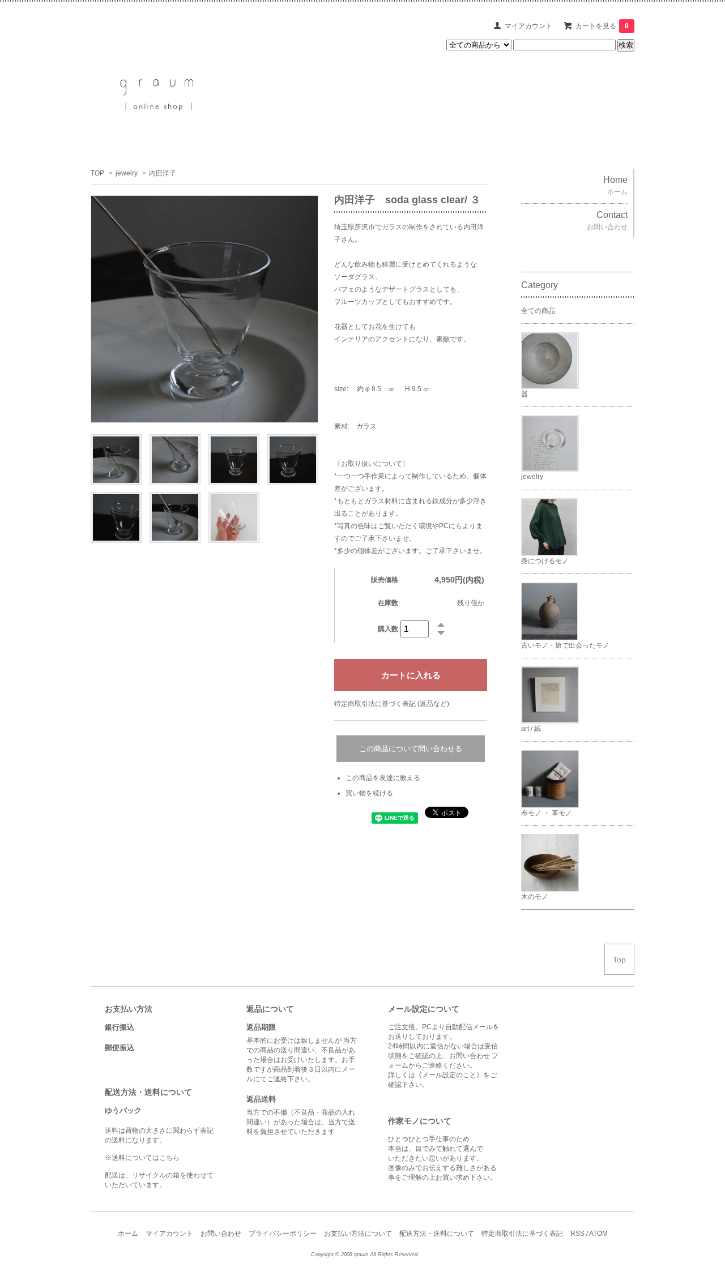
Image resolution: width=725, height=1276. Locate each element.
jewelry (127, 173)
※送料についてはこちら (142, 1158)
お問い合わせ (221, 1234)
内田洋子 (162, 173)
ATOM (598, 1234)
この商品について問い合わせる (410, 748)
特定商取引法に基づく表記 (522, 1234)
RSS (577, 1234)
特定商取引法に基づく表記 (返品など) (391, 704)
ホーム (128, 1234)
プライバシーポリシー (283, 1234)
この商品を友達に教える (383, 778)
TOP (97, 173)
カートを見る (602, 26)
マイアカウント (528, 26)
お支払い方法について (358, 1234)
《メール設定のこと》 (449, 1075)
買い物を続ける (369, 793)
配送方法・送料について (436, 1234)
